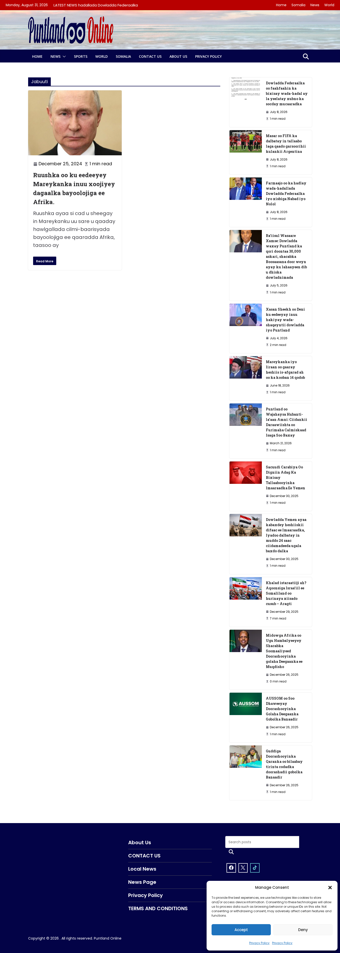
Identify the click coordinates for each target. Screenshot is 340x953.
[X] (243, 868)
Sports (80, 56)
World (329, 4)
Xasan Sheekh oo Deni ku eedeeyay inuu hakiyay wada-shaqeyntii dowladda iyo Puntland (285, 320)
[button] (330, 887)
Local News (142, 868)
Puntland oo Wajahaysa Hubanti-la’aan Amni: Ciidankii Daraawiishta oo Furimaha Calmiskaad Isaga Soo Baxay (286, 422)
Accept (241, 929)
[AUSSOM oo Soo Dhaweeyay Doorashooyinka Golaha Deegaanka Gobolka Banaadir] (245, 717)
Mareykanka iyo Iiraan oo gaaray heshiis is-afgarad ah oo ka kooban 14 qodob (285, 369)
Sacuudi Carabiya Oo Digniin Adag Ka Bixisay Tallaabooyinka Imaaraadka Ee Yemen (285, 477)
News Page (142, 882)
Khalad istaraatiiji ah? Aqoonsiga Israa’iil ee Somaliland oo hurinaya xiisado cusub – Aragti (286, 593)
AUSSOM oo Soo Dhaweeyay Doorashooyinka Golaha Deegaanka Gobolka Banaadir (282, 709)
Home (281, 4)
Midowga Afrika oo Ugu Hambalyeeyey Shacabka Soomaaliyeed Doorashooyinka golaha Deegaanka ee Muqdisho (284, 651)
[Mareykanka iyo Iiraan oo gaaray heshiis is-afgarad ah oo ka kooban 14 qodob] (245, 378)
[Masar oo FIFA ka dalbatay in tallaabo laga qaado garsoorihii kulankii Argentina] (245, 152)
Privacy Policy (259, 943)
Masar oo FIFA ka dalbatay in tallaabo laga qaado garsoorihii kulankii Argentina (286, 143)
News (314, 4)
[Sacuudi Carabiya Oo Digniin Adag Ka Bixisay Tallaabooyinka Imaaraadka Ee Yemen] (245, 486)
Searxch (231, 851)
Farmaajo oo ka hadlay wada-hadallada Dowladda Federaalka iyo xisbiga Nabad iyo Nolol (286, 193)
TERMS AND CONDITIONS (158, 908)
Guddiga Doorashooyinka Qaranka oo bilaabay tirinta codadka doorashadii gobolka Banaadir (284, 764)
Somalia (298, 4)
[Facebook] (231, 868)
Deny (303, 929)
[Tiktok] (255, 868)
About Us (178, 56)
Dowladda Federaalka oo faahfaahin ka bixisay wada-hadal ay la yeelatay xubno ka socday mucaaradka (287, 93)
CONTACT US (150, 56)
